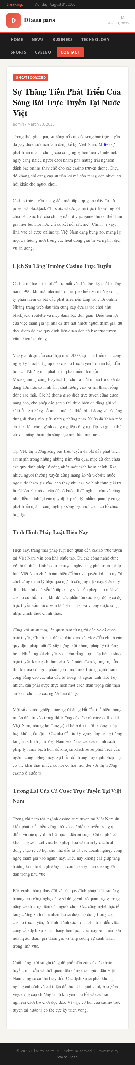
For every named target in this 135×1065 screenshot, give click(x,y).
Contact (70, 52)
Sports (18, 52)
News (38, 39)
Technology (95, 39)
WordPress (67, 1057)
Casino (43, 52)
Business (62, 39)
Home (17, 39)
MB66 (104, 144)
